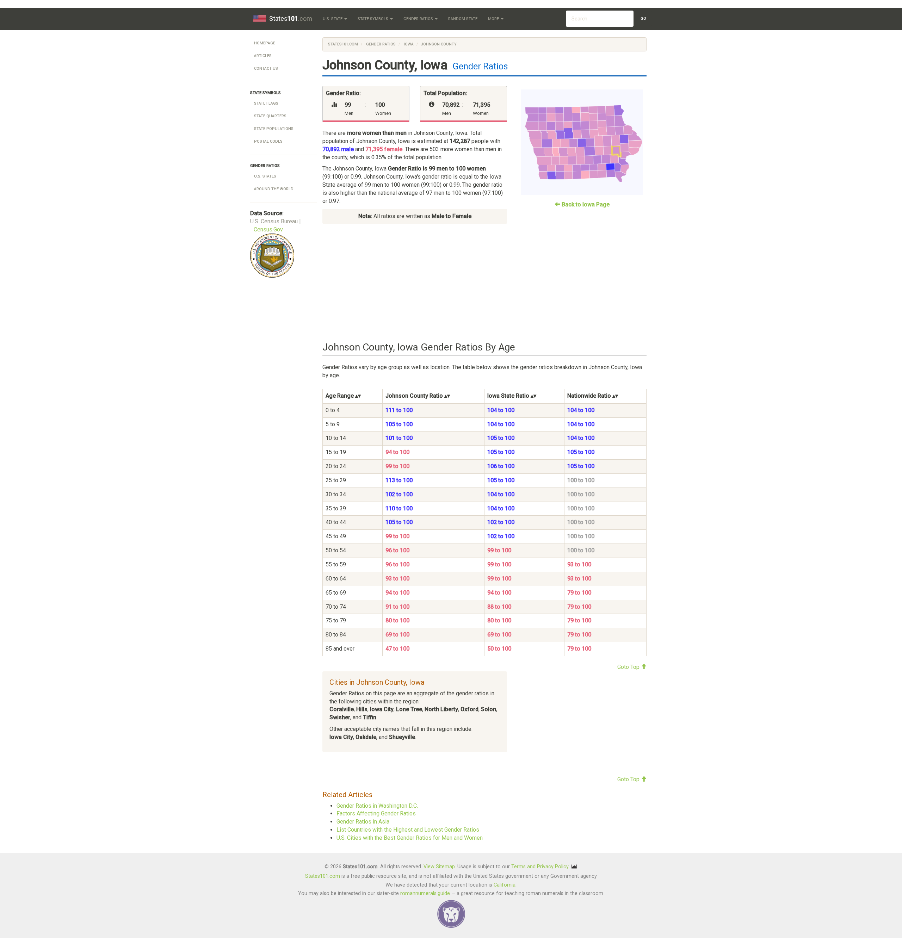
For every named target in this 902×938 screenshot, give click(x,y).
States (290, 18)
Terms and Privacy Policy (539, 867)
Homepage (264, 43)
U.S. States (265, 176)
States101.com (343, 44)
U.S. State (333, 19)
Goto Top (629, 667)
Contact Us (266, 68)
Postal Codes (268, 141)
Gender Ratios (418, 19)
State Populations (274, 128)
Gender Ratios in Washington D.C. (377, 805)
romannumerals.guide (425, 893)
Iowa (408, 44)
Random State (462, 19)
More (494, 19)
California (504, 885)
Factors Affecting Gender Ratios (376, 813)
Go (643, 18)
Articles (263, 56)
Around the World (274, 189)
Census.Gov (268, 229)
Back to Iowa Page (585, 204)
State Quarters (270, 116)
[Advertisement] (484, 283)
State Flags (266, 103)
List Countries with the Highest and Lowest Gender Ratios (407, 829)
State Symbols (373, 19)
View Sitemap (439, 867)
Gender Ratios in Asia (362, 821)
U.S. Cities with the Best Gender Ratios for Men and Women (409, 837)
